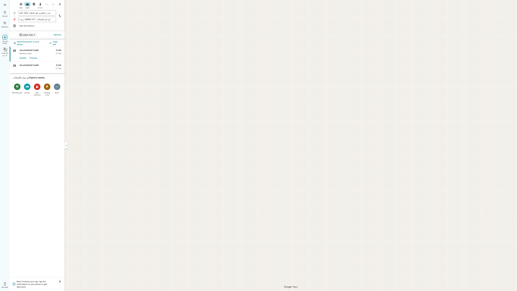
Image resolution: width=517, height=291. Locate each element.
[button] (37, 67)
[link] (37, 54)
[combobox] (34, 13)
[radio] (21, 5)
